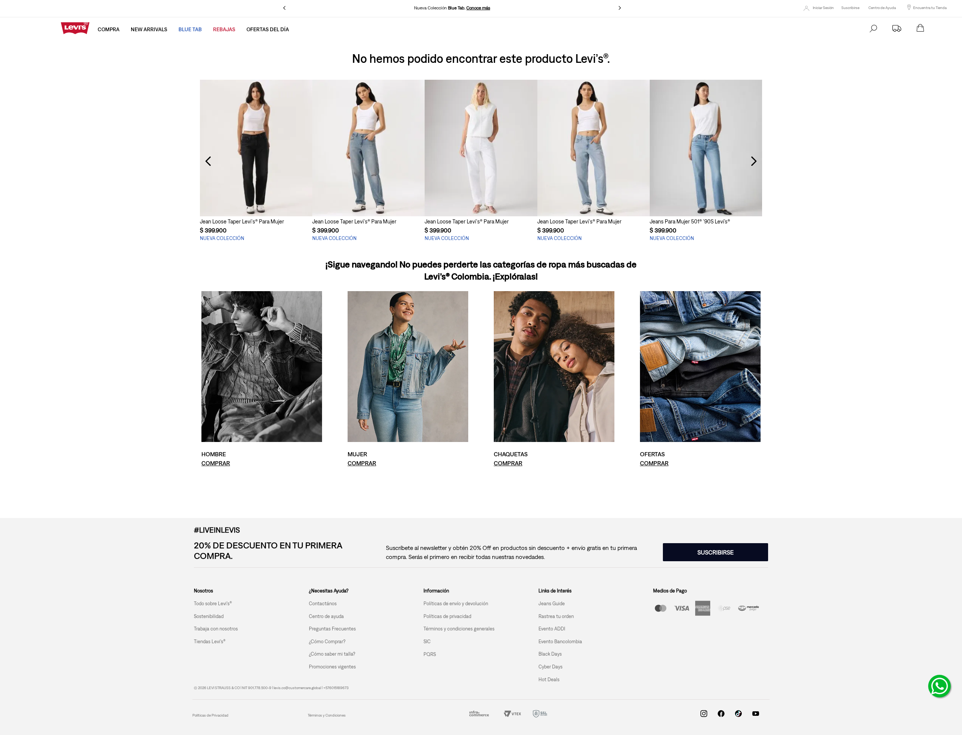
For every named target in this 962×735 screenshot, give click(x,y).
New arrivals (149, 29)
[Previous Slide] (284, 8)
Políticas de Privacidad (210, 715)
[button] (256, 202)
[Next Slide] (620, 8)
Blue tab (190, 29)
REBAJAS (224, 29)
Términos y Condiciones (327, 715)
